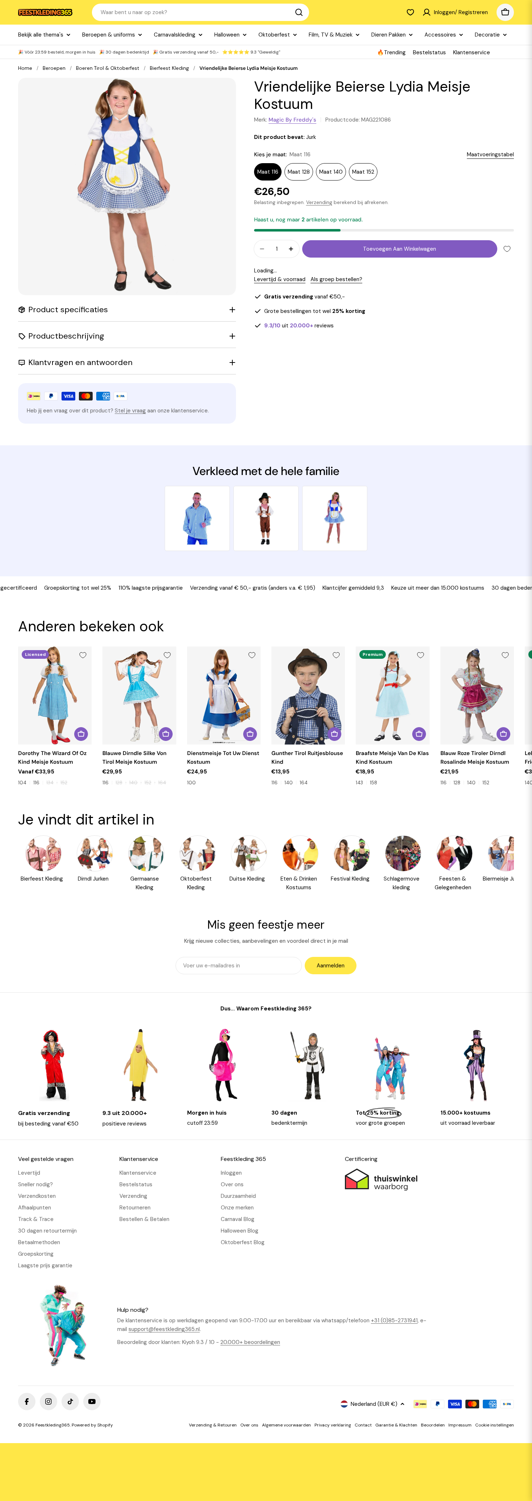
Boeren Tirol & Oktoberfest (107, 68)
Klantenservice (471, 52)
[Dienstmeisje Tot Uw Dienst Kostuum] (224, 695)
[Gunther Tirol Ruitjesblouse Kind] (308, 695)
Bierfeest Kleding (169, 68)
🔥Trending (391, 52)
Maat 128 (299, 171)
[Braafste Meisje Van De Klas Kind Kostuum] (392, 695)
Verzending (319, 202)
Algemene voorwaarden (286, 1425)
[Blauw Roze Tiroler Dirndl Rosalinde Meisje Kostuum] (477, 695)
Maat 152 (363, 171)
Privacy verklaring (332, 1425)
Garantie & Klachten (396, 1425)
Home (25, 68)
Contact (363, 1425)
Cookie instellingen (494, 1425)
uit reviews (299, 325)
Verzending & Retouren (213, 1425)
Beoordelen (433, 1425)
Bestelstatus (429, 52)
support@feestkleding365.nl (164, 1329)
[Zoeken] (299, 12)
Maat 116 (267, 171)
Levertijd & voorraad (279, 279)
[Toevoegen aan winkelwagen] (250, 734)
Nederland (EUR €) (374, 1404)
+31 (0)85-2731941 (394, 1320)
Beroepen (54, 68)
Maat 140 (331, 171)
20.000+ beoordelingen (250, 1342)
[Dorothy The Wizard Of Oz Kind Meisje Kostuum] (55, 695)
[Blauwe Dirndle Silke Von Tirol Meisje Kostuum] (139, 695)
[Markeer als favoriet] (507, 249)
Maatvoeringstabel (490, 154)
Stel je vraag (130, 410)
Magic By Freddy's (292, 119)
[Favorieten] (410, 12)
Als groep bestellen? (336, 279)
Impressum (460, 1425)
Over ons (249, 1425)
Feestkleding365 (52, 1425)
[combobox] (200, 12)
